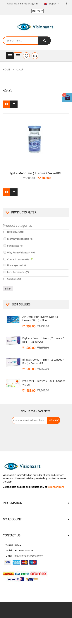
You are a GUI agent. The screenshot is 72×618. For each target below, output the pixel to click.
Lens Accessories (18, 272)
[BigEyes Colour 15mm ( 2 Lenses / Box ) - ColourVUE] (13, 362)
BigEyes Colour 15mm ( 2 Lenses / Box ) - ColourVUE (43, 361)
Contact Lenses (18, 259)
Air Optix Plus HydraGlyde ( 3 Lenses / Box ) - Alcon (40, 318)
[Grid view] (6, 104)
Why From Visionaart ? (21, 252)
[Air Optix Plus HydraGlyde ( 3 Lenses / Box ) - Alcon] (13, 319)
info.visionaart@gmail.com (28, 555)
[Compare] (35, 55)
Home (6, 69)
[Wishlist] (26, 55)
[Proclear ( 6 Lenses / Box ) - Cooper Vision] (13, 383)
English (52, 3)
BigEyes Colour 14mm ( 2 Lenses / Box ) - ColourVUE (43, 340)
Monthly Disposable (19, 238)
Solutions (14, 279)
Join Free (22, 3)
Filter (8, 288)
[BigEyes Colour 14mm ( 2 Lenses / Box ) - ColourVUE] (13, 340)
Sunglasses (15, 245)
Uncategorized (16, 265)
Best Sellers (15, 232)
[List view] (14, 104)
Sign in (34, 3)
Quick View (36, 134)
